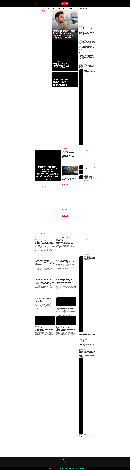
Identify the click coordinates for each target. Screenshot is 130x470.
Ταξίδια (48, 8)
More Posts (55, 338)
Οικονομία (58, 8)
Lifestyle (62, 8)
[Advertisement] (87, 17)
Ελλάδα (44, 8)
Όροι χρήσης (82, 468)
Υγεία (81, 8)
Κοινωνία (67, 8)
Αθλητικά (52, 8)
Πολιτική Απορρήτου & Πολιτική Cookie (72, 468)
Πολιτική (76, 8)
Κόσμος (71, 8)
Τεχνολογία (85, 8)
